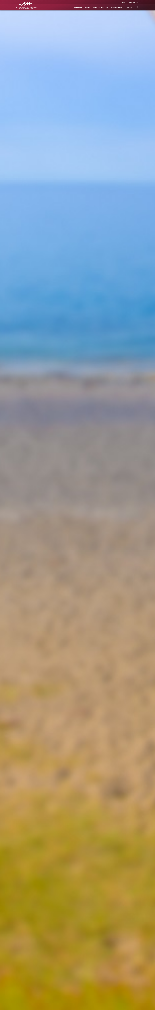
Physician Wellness (100, 7)
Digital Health (116, 7)
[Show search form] (137, 7)
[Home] (26, 5)
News (87, 7)
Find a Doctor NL (132, 2)
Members (78, 7)
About (123, 2)
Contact (129, 7)
